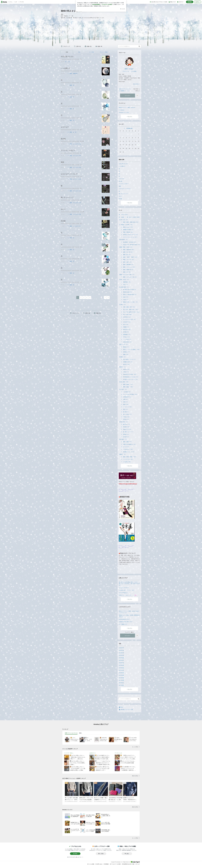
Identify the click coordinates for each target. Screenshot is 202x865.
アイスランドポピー (68, 150)
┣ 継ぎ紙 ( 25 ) (124, 426)
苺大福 (63, 139)
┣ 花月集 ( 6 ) (124, 332)
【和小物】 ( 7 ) (123, 439)
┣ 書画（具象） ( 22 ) (126, 384)
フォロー (128, 95)
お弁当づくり (92, 753)
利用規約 (107, 864)
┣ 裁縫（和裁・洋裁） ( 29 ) (127, 456)
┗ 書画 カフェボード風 (73, 144)
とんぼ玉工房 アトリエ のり (126, 590)
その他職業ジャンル (124, 90)
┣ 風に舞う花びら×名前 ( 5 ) (127, 289)
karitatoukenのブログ (124, 619)
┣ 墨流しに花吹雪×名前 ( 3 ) (127, 294)
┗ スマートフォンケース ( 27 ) (128, 237)
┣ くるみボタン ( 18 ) (126, 449)
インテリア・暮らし (68, 753)
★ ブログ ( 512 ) (123, 214)
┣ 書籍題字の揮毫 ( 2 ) (126, 229)
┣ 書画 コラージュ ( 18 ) (127, 267)
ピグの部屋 (133, 71)
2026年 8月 (129, 128)
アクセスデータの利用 (116, 864)
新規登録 (190, 2)
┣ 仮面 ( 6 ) (123, 399)
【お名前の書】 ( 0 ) (124, 287)
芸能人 (80, 733)
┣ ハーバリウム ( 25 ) (126, 459)
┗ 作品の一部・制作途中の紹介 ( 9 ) (129, 244)
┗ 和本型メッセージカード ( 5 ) (128, 379)
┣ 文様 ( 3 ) (123, 402)
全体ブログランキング (124, 89)
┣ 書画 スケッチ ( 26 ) (126, 259)
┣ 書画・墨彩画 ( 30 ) (126, 232)
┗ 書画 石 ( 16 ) (125, 272)
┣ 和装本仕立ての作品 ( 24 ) (127, 374)
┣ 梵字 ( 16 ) (123, 324)
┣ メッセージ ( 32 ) (125, 406)
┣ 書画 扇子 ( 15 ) (125, 262)
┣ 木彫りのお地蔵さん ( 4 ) (127, 444)
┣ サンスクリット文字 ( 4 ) (127, 319)
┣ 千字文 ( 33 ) (124, 337)
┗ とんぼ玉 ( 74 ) (125, 461)
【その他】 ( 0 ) (123, 389)
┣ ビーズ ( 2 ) (124, 446)
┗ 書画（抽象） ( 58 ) (126, 386)
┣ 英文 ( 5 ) (123, 409)
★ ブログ (68, 61)
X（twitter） (122, 110)
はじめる (75, 853)
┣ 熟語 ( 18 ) (123, 404)
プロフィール (125, 71)
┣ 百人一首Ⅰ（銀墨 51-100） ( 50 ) (129, 312)
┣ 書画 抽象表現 (71, 73)
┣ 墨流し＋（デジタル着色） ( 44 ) (129, 349)
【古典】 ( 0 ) (122, 304)
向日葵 (63, 221)
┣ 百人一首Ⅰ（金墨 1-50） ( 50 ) (128, 309)
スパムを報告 (91, 864)
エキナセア (65, 127)
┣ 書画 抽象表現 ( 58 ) (126, 249)
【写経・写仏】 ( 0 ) (124, 279)
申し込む (127, 853)
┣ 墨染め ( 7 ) (124, 347)
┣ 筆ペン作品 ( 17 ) (125, 414)
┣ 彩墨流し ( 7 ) (124, 352)
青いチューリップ (67, 197)
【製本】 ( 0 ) (122, 367)
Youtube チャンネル (124, 112)
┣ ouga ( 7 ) (123, 299)
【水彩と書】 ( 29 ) (123, 382)
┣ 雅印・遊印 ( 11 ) (125, 441)
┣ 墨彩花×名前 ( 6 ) (125, 292)
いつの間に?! (65, 68)
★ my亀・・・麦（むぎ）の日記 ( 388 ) (129, 217)
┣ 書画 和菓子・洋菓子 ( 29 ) (128, 257)
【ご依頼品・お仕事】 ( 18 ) (126, 224)
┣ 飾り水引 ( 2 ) (124, 424)
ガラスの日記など (123, 592)
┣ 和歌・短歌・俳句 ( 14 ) (127, 307)
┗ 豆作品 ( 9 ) (124, 419)
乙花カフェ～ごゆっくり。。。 (127, 595)
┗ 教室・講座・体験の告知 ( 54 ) (128, 222)
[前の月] (124, 128)
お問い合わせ (99, 864)
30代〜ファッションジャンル (71, 733)
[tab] (71, 733)
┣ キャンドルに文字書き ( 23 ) (128, 394)
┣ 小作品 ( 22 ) (124, 417)
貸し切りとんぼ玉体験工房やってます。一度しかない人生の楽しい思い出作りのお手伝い (129, 583)
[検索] (139, 46)
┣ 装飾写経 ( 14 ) (125, 282)
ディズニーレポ (118, 753)
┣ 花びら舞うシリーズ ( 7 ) (127, 359)
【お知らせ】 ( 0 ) (123, 219)
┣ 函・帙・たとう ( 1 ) (126, 431)
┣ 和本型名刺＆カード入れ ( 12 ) (128, 377)
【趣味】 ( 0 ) (122, 454)
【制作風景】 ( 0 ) (123, 239)
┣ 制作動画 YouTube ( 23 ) (127, 242)
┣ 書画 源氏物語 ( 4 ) (126, 264)
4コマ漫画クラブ (123, 624)
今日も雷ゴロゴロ (67, 57)
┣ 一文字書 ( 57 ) (125, 392)
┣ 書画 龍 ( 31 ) (125, 254)
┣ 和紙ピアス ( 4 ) (125, 429)
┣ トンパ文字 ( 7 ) (125, 339)
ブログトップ (66, 46)
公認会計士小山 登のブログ (125, 621)
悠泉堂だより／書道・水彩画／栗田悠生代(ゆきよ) (129, 615)
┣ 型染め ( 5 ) (124, 434)
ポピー (63, 209)
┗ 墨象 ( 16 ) (123, 354)
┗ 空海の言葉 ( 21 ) (125, 342)
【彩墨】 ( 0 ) (122, 357)
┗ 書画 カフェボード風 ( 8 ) (128, 277)
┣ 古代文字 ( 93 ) (125, 322)
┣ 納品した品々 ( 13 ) (126, 227)
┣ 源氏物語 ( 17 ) (125, 334)
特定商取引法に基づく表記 (128, 864)
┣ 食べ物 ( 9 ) (124, 411)
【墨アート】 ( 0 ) (123, 344)
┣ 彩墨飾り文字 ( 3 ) (125, 362)
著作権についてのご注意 (127, 709)
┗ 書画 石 (69, 85)
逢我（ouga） (129, 69)
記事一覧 (78, 46)
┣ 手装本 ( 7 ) (124, 372)
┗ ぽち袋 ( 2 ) (124, 436)
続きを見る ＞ (136, 84)
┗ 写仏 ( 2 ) (123, 284)
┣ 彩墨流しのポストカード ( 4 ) (128, 234)
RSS (122, 707)
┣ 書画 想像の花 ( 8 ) (126, 269)
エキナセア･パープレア (69, 174)
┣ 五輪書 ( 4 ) (124, 327)
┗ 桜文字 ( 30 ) (124, 364)
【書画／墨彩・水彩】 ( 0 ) (125, 247)
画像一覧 (89, 46)
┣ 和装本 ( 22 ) (124, 369)
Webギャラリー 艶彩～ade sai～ (127, 107)
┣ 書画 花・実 (70, 132)
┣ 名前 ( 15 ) (123, 297)
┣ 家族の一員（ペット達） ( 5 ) (128, 302)
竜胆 (62, 162)
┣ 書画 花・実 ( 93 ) (126, 252)
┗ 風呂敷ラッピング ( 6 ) (126, 451)
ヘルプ (138, 864)
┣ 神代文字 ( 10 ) (125, 329)
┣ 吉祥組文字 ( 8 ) (125, 397)
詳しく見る (101, 853)
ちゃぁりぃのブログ (124, 587)
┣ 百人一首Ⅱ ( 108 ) (125, 314)
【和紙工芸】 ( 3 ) (123, 422)
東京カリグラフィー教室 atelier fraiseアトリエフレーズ (129, 611)
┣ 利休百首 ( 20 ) (125, 317)
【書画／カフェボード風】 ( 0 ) (126, 274)
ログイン (197, 2)
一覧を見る (129, 116)
